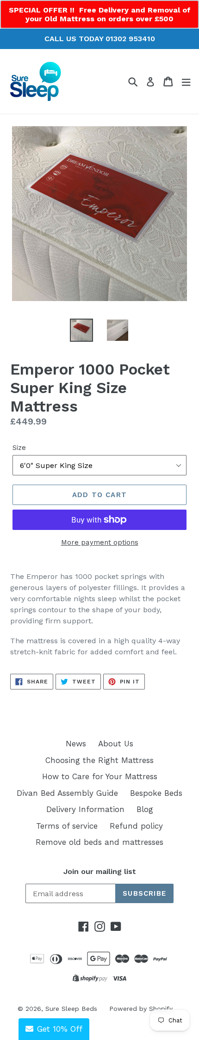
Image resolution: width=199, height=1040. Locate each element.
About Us (115, 743)
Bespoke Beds (156, 793)
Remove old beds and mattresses (99, 842)
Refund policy (136, 826)
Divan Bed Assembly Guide (67, 793)
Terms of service (67, 826)
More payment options (99, 542)
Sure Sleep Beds (71, 1008)
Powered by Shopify (141, 1008)
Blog (145, 809)
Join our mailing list (99, 871)
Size (19, 447)
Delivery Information (85, 809)
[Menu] (186, 81)
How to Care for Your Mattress (99, 776)
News (76, 743)
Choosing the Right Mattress (99, 760)
